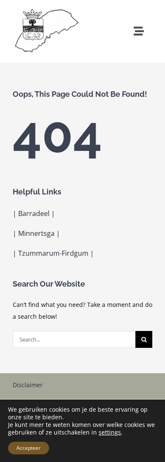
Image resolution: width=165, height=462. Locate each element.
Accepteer (28, 447)
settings (110, 432)
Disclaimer (28, 385)
